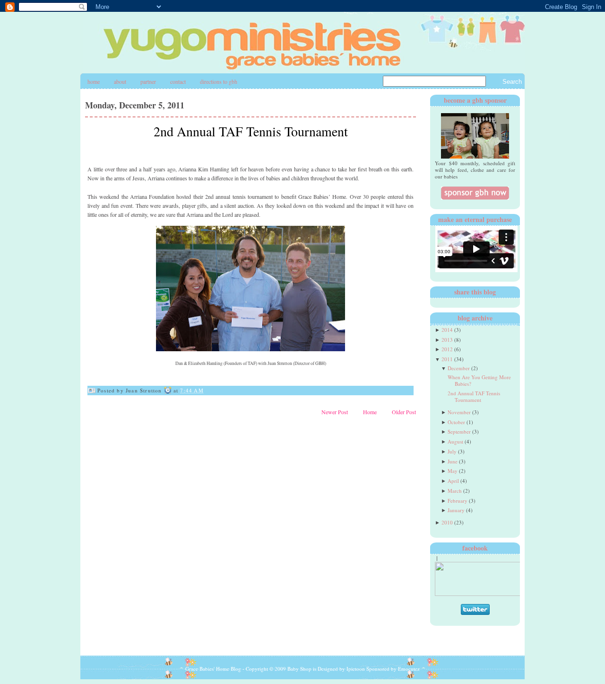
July (452, 451)
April (453, 480)
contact (178, 81)
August (455, 441)
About (120, 81)
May (453, 470)
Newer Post (334, 412)
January (456, 510)
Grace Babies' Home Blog (213, 668)
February (457, 500)
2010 (447, 522)
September (459, 431)
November (459, 412)
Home (93, 81)
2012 (447, 349)
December (459, 368)
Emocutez (409, 668)
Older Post (404, 412)
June (453, 461)
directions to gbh (218, 81)
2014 (447, 329)
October (456, 422)
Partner (148, 81)
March (455, 490)
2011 (447, 359)
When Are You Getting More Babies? (479, 380)
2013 (447, 339)
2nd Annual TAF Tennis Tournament (251, 131)
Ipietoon (355, 668)
